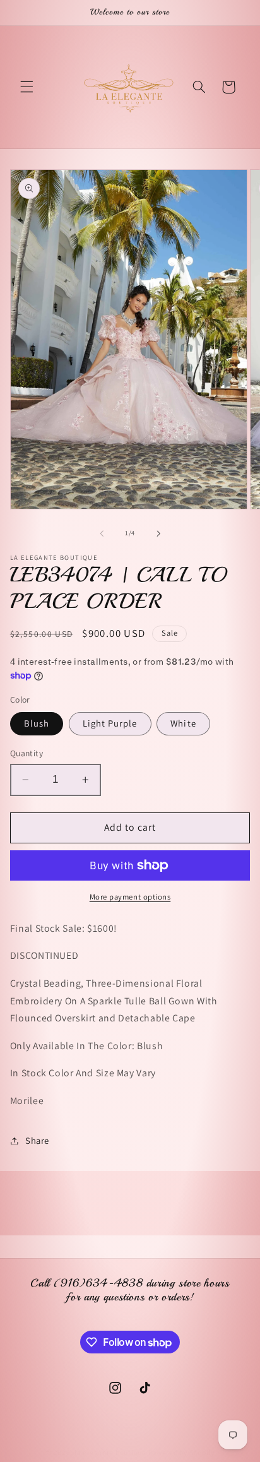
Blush (36, 723)
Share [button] (37, 1140)
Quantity (26, 753)
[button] (26, 87)
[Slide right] (158, 533)
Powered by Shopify (181, 1452)
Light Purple (110, 723)
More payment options (130, 896)
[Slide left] (101, 533)
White (183, 723)
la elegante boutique (110, 1452)
